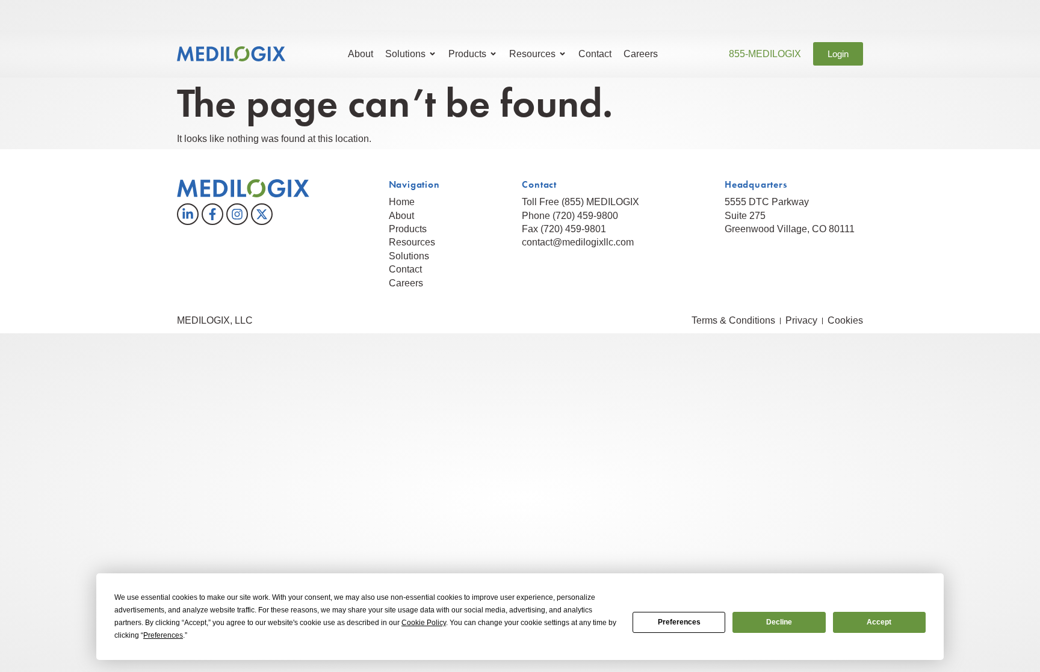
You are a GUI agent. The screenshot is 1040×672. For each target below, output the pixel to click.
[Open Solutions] (432, 54)
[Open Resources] (562, 54)
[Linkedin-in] (188, 214)
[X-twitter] (262, 214)
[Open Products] (493, 54)
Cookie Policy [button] (423, 622)
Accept (879, 622)
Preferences (679, 622)
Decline (779, 622)
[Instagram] (237, 214)
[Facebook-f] (212, 214)
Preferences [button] (163, 635)
